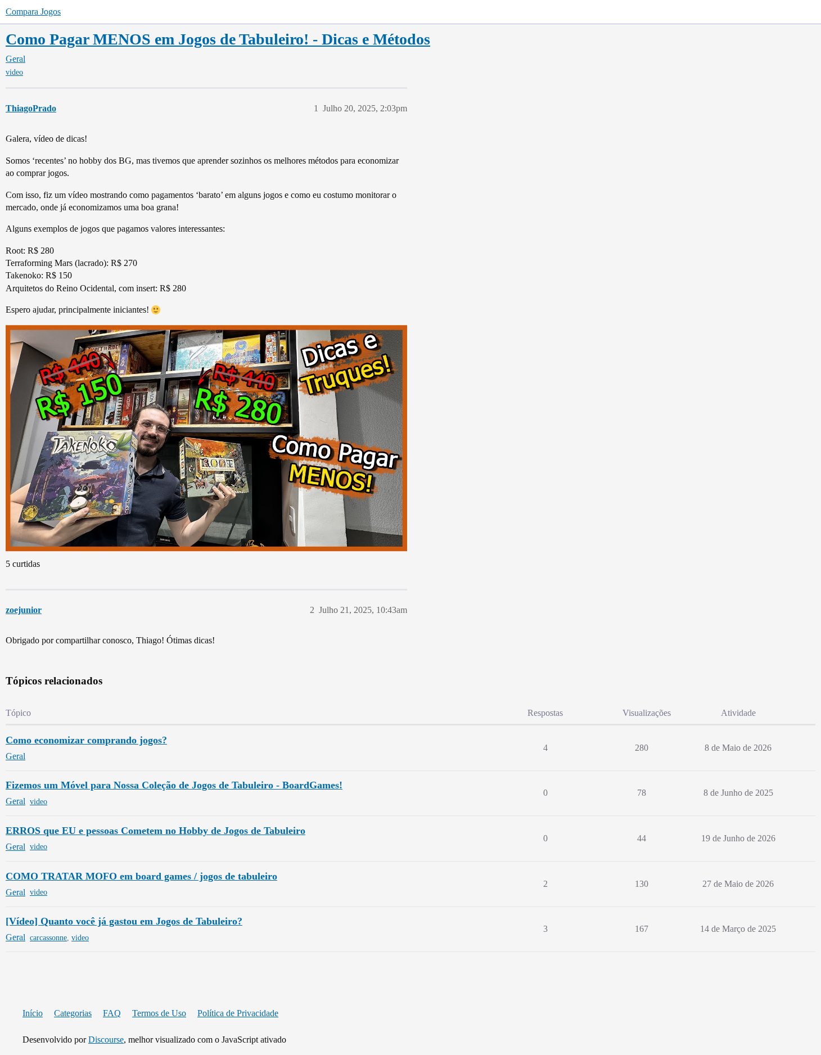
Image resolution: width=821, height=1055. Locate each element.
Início (32, 1013)
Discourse (106, 1039)
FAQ (112, 1013)
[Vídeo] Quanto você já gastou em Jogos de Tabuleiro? (124, 921)
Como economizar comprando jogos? (86, 740)
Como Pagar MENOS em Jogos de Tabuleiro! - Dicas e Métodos (218, 39)
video (14, 72)
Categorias (73, 1013)
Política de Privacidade (237, 1013)
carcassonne (48, 938)
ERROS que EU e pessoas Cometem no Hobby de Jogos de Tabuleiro (155, 830)
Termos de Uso (159, 1013)
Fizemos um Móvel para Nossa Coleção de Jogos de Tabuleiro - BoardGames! (174, 785)
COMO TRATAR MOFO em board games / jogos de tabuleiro (141, 876)
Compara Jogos (33, 11)
